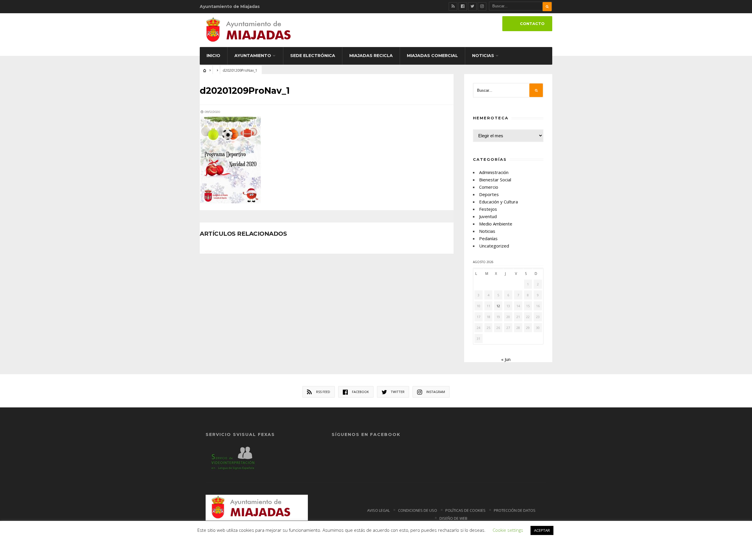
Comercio (488, 187)
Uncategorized (494, 246)
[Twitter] (472, 6)
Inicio (213, 55)
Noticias (483, 55)
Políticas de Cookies (465, 510)
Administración (493, 172)
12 (498, 306)
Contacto (532, 23)
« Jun (506, 359)
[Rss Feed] (453, 6)
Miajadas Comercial (432, 55)
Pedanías (488, 238)
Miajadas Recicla (371, 55)
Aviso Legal (378, 510)
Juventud (488, 216)
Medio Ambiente (495, 224)
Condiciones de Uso (417, 510)
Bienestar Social (495, 180)
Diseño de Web (453, 518)
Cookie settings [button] (508, 530)
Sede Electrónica (312, 55)
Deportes (489, 194)
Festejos (488, 209)
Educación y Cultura (498, 202)
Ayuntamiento (252, 55)
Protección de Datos (515, 510)
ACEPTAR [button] (542, 530)
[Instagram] (482, 6)
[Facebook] (462, 6)
